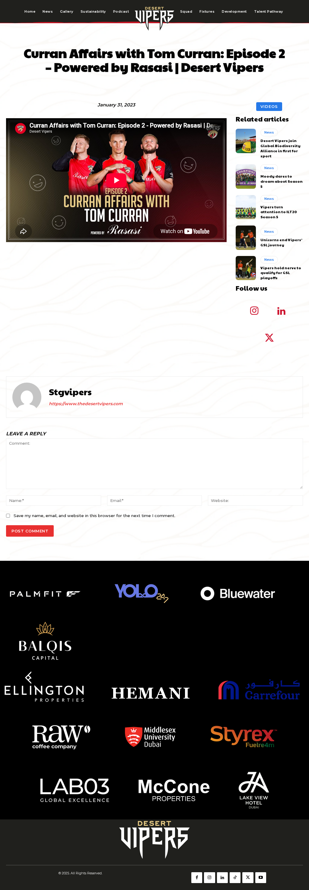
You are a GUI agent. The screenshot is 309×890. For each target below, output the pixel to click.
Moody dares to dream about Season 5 (281, 181)
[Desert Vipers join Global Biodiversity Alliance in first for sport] (246, 141)
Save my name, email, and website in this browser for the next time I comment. (94, 515)
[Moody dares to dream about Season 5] (246, 176)
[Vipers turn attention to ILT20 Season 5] (246, 207)
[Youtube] (260, 877)
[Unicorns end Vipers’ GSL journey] (246, 238)
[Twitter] (269, 339)
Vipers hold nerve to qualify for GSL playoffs (280, 272)
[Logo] (154, 18)
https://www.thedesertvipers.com (86, 403)
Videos (269, 106)
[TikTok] (235, 877)
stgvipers (70, 391)
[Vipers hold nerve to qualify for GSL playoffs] (246, 268)
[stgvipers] (26, 397)
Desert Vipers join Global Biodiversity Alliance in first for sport (280, 148)
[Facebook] (196, 877)
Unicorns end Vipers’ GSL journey (281, 242)
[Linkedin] (281, 311)
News (269, 132)
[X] (247, 877)
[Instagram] (254, 311)
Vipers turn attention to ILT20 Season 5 (278, 211)
